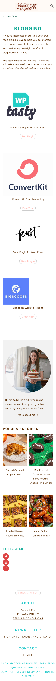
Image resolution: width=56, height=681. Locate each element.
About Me (28, 610)
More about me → (28, 414)
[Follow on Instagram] (28, 562)
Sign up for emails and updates (28, 637)
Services (28, 655)
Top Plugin (28, 136)
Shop (15, 16)
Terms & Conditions (28, 618)
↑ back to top (28, 593)
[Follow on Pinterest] (28, 556)
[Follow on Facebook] (28, 568)
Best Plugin (28, 261)
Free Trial (28, 208)
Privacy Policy (28, 614)
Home (6, 16)
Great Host (28, 316)
